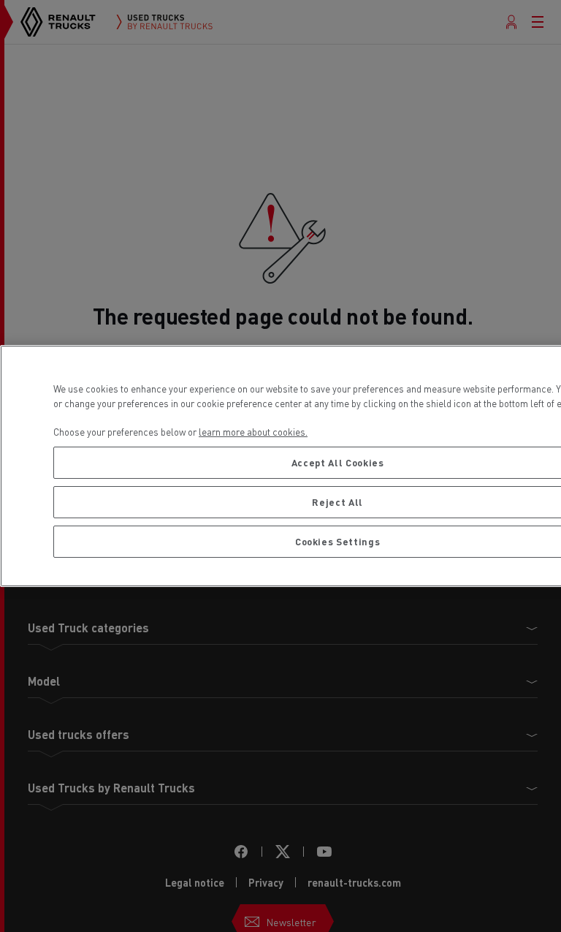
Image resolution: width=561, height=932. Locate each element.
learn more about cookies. (253, 431)
